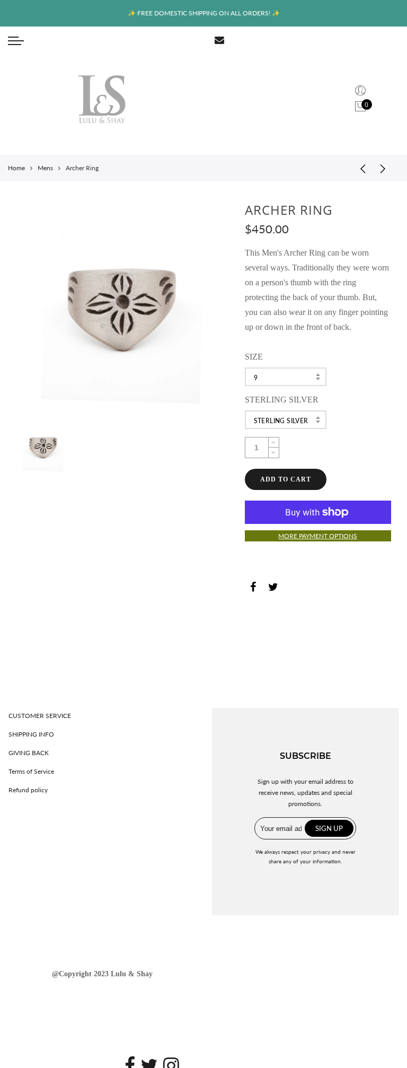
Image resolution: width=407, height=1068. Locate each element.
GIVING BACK (28, 753)
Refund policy (28, 790)
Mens (45, 168)
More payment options (317, 536)
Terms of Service (31, 771)
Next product (386, 168)
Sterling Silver (281, 421)
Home (16, 168)
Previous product (359, 168)
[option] (122, 309)
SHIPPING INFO (31, 734)
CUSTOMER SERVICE (39, 716)
